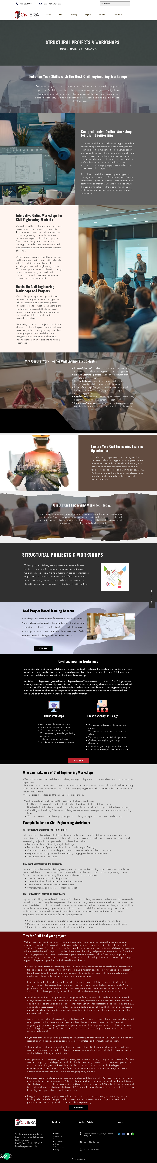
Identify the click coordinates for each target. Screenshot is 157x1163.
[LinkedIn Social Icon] (119, 1134)
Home (63, 48)
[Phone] (16, 3)
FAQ (57, 1144)
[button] (90, 14)
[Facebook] (123, 1134)
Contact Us (59, 1147)
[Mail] (40, 3)
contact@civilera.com (92, 1142)
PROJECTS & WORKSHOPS (83, 48)
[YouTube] (128, 1134)
